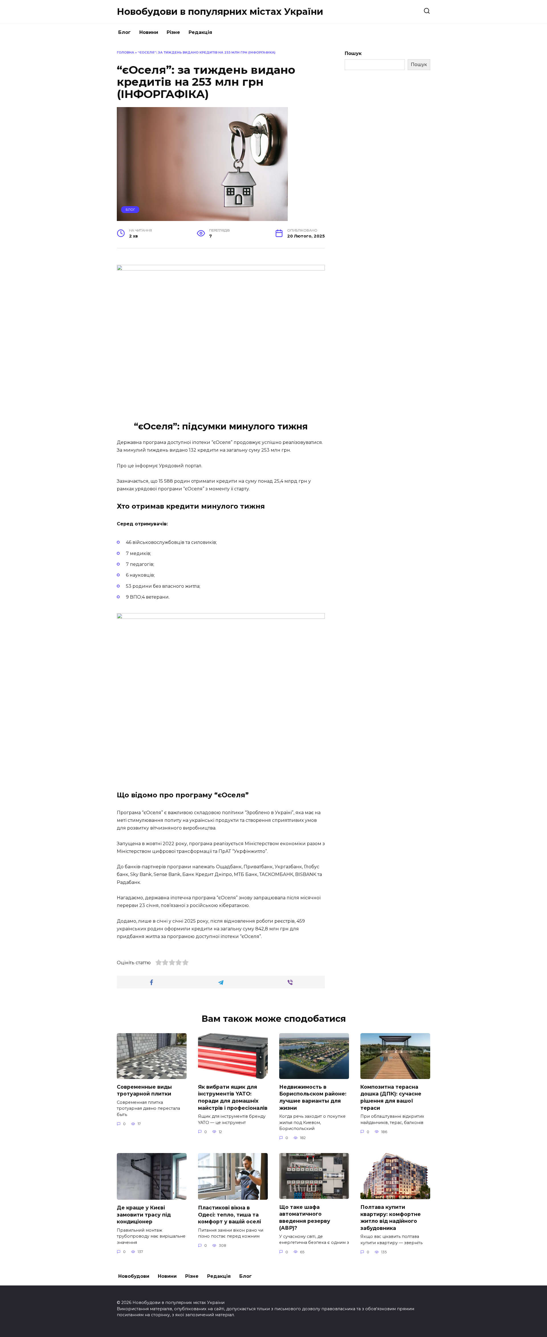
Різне (173, 32)
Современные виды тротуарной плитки (144, 1090)
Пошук (353, 53)
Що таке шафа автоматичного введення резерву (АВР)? (304, 1217)
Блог (124, 32)
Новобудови (133, 1276)
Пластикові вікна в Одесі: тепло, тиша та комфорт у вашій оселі (229, 1215)
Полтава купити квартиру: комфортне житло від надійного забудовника (390, 1217)
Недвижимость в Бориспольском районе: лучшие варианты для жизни (312, 1097)
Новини (148, 32)
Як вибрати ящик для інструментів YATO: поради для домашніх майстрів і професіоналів (233, 1097)
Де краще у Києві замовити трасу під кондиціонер (144, 1215)
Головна (125, 52)
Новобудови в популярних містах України (220, 11)
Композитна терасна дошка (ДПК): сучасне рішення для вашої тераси (390, 1097)
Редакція (200, 32)
